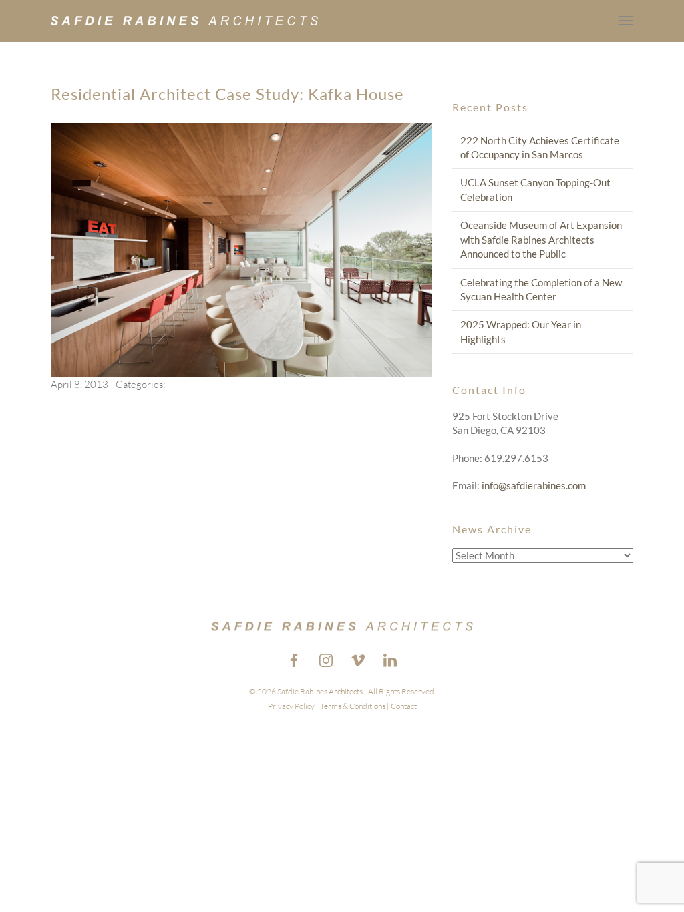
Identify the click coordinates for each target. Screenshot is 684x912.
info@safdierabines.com (534, 485)
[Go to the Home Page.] (184, 20)
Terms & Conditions (352, 706)
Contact (404, 706)
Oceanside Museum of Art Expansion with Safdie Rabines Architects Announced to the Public (541, 239)
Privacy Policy (291, 706)
